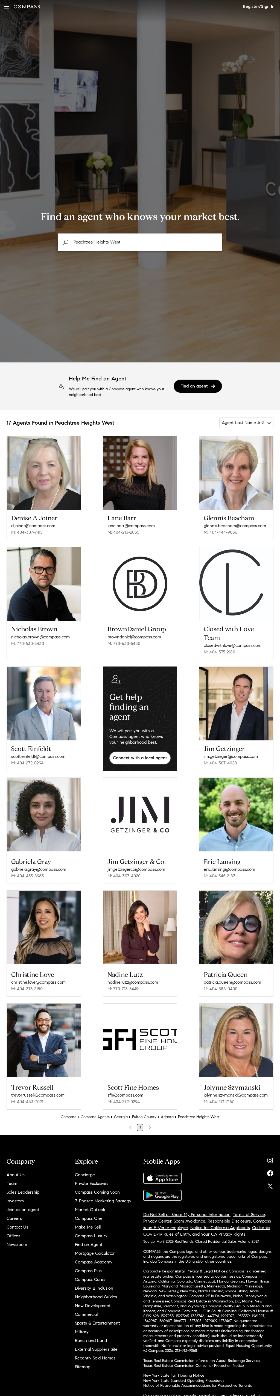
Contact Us (17, 1227)
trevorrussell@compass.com (38, 1095)
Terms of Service (249, 1214)
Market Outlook (90, 1209)
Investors (15, 1200)
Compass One (89, 1218)
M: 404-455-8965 (27, 875)
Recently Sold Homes (95, 1358)
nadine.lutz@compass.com (132, 982)
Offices (13, 1235)
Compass (68, 1117)
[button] (6, 6)
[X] (270, 1184)
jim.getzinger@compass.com (231, 756)
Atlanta (167, 1117)
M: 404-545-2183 (219, 875)
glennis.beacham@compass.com (235, 525)
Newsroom (17, 1244)
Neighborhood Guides (96, 1296)
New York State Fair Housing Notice (173, 1375)
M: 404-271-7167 (219, 1101)
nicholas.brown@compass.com (40, 637)
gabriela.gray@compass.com (38, 869)
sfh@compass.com (125, 1095)
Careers (14, 1218)
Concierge (85, 1174)
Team (12, 1183)
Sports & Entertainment (97, 1323)
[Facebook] (270, 1172)
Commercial (86, 1314)
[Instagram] (270, 1159)
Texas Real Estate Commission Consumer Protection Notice (193, 1365)
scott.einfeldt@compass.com (38, 756)
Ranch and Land (91, 1340)
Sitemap (82, 1366)
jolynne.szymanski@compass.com (236, 1095)
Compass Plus (88, 1270)
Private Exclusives (91, 1183)
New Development (92, 1305)
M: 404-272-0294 (27, 762)
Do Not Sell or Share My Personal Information (187, 1214)
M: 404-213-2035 (123, 532)
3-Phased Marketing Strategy (103, 1200)
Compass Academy (93, 1262)
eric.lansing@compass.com (229, 869)
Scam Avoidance (189, 1221)
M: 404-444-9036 (220, 532)
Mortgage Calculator (95, 1253)
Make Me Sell (88, 1227)
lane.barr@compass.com (131, 525)
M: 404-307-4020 (220, 762)
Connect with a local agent (140, 757)
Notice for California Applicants (220, 1227)
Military (82, 1331)
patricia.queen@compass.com (232, 982)
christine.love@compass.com (38, 982)
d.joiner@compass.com (33, 525)
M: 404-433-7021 (27, 1101)
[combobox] (140, 242)
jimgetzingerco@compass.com (136, 869)
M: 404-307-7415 (26, 532)
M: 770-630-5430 (27, 643)
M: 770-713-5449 (123, 988)
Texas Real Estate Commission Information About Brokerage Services (201, 1360)
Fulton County (144, 1117)
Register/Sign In (259, 6)
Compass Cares (90, 1279)
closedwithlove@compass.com (232, 645)
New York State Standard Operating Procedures (183, 1380)
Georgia (121, 1117)
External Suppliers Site (96, 1349)
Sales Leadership (23, 1192)
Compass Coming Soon (97, 1192)
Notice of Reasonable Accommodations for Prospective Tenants (197, 1385)
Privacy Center (157, 1221)
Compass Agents (95, 1117)
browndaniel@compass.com (134, 637)
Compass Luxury (91, 1235)
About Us (16, 1174)
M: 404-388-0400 (220, 988)
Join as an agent (23, 1209)
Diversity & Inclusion (94, 1288)
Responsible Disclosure (229, 1221)
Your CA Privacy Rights (223, 1234)
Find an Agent (88, 1244)
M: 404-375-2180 (219, 652)
